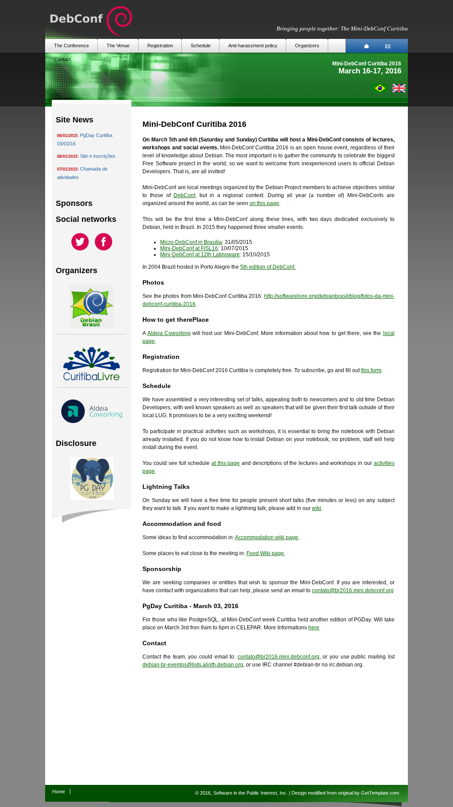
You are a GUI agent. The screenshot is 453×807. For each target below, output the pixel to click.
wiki (316, 508)
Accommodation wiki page (266, 537)
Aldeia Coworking (169, 333)
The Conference (71, 45)
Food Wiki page (265, 553)
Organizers (307, 45)
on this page (264, 203)
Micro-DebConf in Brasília (191, 242)
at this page (225, 463)
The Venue (118, 45)
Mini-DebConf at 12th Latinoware (200, 254)
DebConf (184, 195)
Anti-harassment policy (252, 45)
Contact (62, 59)
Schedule (201, 45)
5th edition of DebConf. (268, 267)
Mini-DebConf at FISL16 (189, 248)
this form (371, 370)
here (313, 627)
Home (58, 791)
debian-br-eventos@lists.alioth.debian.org (192, 665)
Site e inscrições (97, 156)
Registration (160, 45)
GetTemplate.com (380, 793)
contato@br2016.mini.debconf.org (353, 590)
